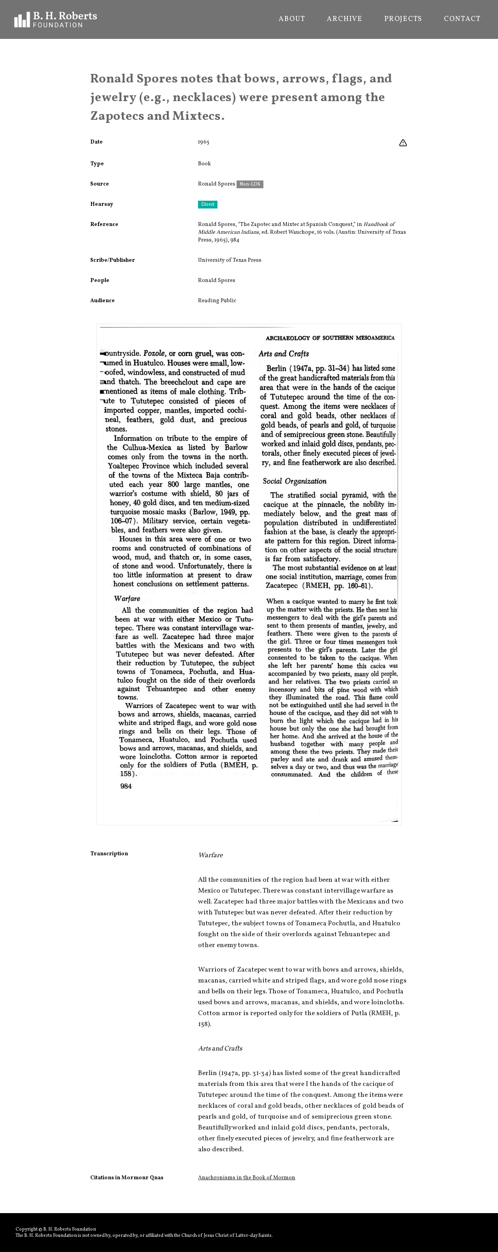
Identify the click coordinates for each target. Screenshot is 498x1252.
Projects (403, 19)
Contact (462, 19)
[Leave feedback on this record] (403, 143)
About (292, 19)
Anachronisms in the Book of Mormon (246, 1178)
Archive (345, 19)
